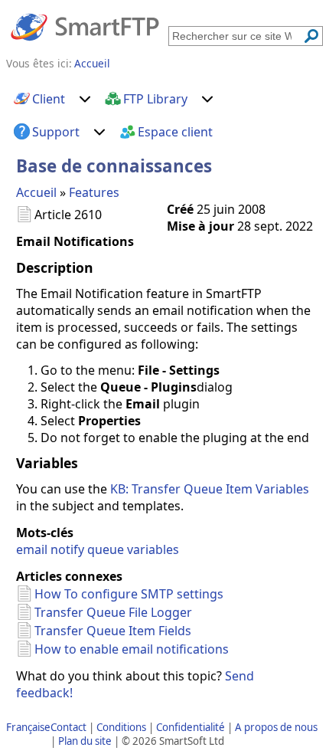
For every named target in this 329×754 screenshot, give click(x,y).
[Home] (85, 26)
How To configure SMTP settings (128, 593)
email (31, 549)
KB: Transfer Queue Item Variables (209, 488)
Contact (68, 727)
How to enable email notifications (131, 649)
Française (28, 727)
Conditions (121, 727)
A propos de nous (276, 727)
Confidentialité (190, 727)
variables (153, 549)
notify (67, 549)
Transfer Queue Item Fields (112, 630)
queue (105, 549)
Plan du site (85, 741)
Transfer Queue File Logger (113, 612)
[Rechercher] (311, 36)
